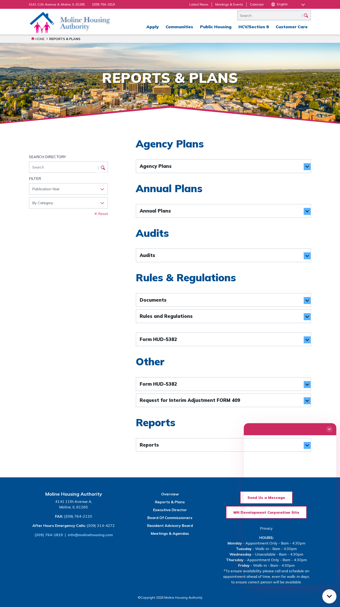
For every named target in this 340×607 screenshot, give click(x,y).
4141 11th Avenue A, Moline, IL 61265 (57, 4)
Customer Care (292, 26)
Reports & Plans (170, 502)
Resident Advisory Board (170, 525)
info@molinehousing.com (90, 534)
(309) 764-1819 (103, 4)
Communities (179, 26)
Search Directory (47, 156)
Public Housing (216, 26)
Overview (170, 494)
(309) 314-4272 (101, 525)
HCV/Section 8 (253, 26)
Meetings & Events (229, 4)
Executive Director (170, 509)
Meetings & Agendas (170, 533)
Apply (152, 26)
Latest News (198, 4)
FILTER (35, 178)
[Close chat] (329, 429)
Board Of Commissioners (169, 517)
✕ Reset (101, 213)
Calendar (257, 4)
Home (39, 39)
